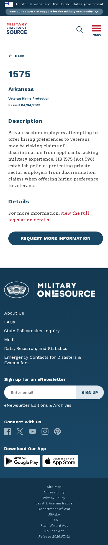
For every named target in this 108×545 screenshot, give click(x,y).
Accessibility (54, 492)
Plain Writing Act (54, 525)
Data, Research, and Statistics (35, 348)
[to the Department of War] (9, 4)
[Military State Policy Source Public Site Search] (80, 30)
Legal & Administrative (54, 503)
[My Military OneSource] (22, 461)
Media (10, 339)
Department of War (54, 509)
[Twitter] (20, 431)
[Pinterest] (57, 431)
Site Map (54, 487)
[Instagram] (45, 431)
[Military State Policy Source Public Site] (17, 32)
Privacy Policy (54, 498)
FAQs (9, 322)
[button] (54, 12)
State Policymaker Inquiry (32, 330)
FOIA (54, 520)
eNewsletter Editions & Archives (37, 405)
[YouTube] (32, 431)
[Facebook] (7, 431)
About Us (14, 313)
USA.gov (54, 514)
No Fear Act (54, 531)
